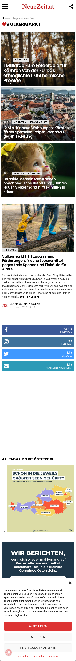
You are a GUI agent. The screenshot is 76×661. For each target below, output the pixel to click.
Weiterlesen (29, 297)
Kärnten (21, 59)
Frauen (19, 173)
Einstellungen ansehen (38, 648)
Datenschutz (23, 656)
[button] (70, 583)
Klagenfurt (38, 122)
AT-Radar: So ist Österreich (28, 459)
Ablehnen (38, 637)
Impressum (54, 656)
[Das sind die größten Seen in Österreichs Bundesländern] (40, 531)
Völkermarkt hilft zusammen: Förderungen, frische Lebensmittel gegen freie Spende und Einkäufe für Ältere (34, 263)
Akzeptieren (38, 626)
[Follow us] (71, 6)
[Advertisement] (38, 410)
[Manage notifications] (8, 652)
